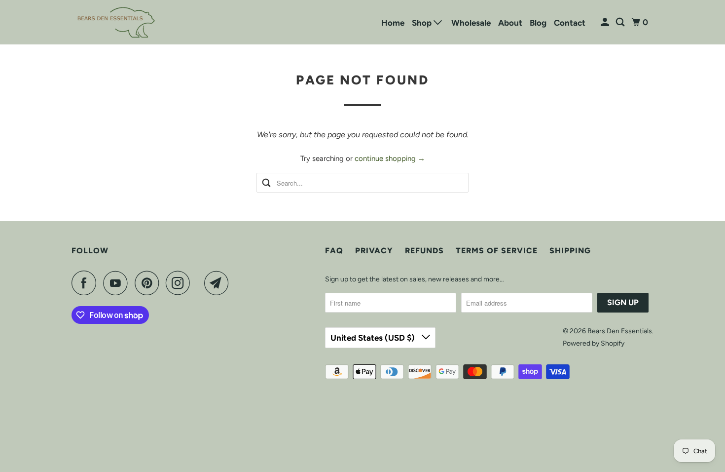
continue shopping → (390, 158)
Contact (569, 23)
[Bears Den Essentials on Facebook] (86, 283)
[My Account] (606, 22)
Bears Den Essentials (619, 331)
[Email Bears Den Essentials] (219, 283)
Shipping (570, 250)
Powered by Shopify (593, 343)
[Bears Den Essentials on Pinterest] (149, 283)
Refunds (424, 250)
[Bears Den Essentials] (116, 22)
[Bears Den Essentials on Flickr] (199, 283)
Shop (423, 23)
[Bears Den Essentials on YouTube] (118, 283)
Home (392, 23)
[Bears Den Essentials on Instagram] (180, 283)
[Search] (621, 22)
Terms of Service (497, 250)
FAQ (334, 250)
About (510, 23)
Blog (538, 23)
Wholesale (471, 23)
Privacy (374, 250)
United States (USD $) (373, 338)
